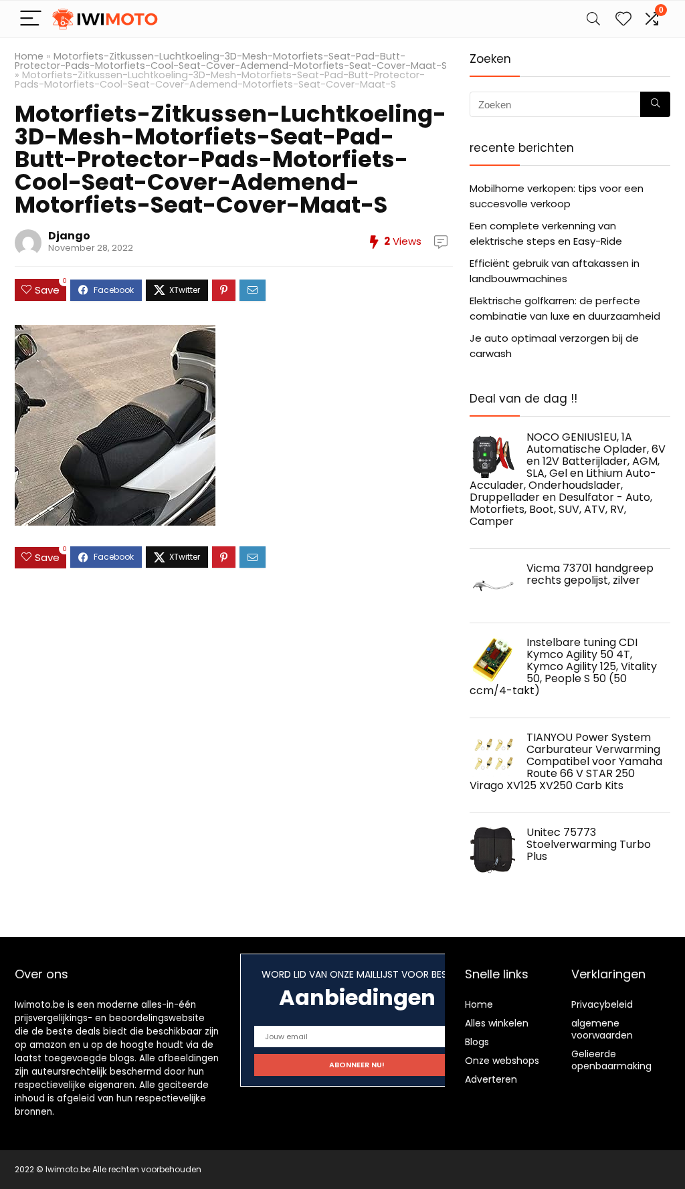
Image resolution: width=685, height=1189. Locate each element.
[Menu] (31, 19)
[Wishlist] (623, 19)
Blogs (477, 1042)
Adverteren (491, 1079)
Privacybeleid (602, 1004)
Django (69, 235)
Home (29, 56)
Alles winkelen (496, 1023)
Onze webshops (502, 1060)
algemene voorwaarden (602, 1029)
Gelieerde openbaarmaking (611, 1060)
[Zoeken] (655, 104)
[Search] (593, 19)
